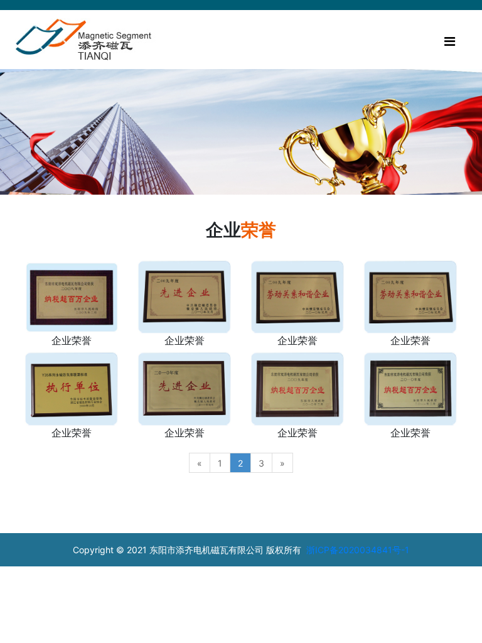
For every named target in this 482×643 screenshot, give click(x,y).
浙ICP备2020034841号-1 (357, 549)
